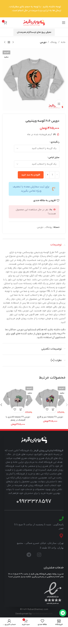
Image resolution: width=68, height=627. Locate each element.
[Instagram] (39, 554)
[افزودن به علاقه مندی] (47, 409)
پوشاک (53, 42)
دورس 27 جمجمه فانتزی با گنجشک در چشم (18, 418)
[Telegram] (29, 554)
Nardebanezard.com (42, 613)
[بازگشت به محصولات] (9, 42)
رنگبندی (55, 142)
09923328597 (34, 501)
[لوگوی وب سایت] (34, 22)
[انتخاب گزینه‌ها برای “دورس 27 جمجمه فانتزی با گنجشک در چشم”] (21, 409)
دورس (43, 42)
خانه (63, 42)
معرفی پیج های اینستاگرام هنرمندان (34, 32)
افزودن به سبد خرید (30, 174)
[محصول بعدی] (5, 42)
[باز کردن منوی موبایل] (63, 22)
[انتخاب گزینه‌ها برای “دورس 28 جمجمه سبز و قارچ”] (53, 409)
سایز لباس (53, 157)
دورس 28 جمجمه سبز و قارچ (50, 417)
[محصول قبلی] (13, 42)
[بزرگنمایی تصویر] (59, 104)
